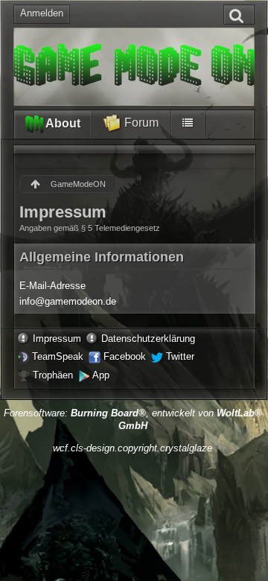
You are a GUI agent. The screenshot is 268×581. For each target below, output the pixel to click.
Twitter (180, 356)
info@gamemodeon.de (67, 301)
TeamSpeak (57, 356)
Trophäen (53, 375)
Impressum (57, 338)
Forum (140, 122)
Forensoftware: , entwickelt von (133, 419)
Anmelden (41, 13)
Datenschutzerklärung (148, 338)
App (100, 375)
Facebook (124, 356)
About (61, 123)
